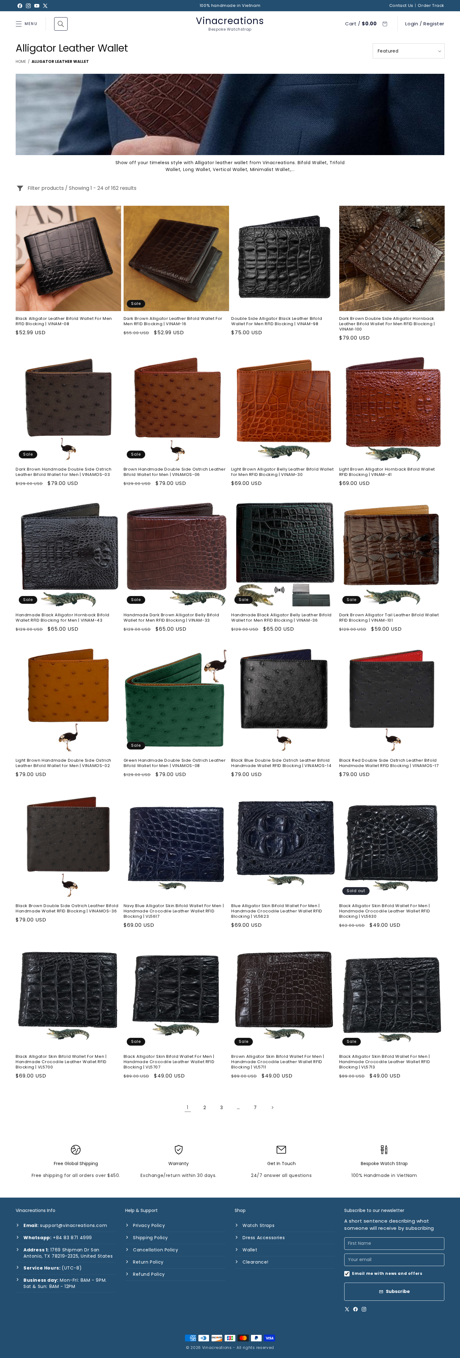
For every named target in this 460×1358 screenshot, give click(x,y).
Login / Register (424, 23)
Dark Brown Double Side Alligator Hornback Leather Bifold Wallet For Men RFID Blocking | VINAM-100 (387, 324)
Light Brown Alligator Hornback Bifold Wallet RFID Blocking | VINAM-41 (387, 472)
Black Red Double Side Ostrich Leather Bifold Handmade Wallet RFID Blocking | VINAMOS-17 (389, 763)
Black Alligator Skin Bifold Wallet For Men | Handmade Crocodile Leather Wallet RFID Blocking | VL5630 (384, 911)
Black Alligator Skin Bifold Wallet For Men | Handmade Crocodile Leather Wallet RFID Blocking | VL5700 (61, 1062)
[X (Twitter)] (347, 1309)
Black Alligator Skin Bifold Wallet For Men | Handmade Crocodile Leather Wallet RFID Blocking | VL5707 (169, 1062)
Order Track (431, 5)
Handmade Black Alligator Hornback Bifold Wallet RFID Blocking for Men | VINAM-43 (63, 618)
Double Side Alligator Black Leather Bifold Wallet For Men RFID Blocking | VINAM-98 (276, 321)
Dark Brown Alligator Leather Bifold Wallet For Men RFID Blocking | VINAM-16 (173, 321)
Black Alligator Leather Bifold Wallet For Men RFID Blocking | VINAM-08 (64, 321)
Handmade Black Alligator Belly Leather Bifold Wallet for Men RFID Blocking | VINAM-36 (281, 618)
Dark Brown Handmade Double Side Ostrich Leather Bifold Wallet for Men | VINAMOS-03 (63, 472)
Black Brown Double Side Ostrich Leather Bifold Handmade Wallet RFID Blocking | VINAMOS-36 (67, 908)
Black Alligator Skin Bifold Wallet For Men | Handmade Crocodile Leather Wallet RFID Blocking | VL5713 (384, 1062)
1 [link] (188, 1107)
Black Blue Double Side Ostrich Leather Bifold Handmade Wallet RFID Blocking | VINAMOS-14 (281, 763)
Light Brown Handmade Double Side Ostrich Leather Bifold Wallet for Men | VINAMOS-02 (63, 763)
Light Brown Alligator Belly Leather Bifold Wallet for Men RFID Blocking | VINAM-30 (282, 472)
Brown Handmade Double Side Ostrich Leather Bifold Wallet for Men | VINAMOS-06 (175, 472)
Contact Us (401, 5)
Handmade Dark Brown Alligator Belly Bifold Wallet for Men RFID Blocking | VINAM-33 (171, 618)
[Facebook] (355, 1309)
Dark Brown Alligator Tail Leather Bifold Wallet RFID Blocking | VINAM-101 (389, 618)
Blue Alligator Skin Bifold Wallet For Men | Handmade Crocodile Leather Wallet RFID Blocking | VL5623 (276, 911)
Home (21, 61)
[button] (61, 24)
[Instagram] (364, 1309)
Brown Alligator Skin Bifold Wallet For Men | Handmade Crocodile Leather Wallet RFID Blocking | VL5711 (277, 1062)
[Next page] (272, 1107)
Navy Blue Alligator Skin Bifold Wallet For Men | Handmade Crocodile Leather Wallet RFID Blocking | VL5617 (174, 911)
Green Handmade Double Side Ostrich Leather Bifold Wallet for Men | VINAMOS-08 (175, 763)
